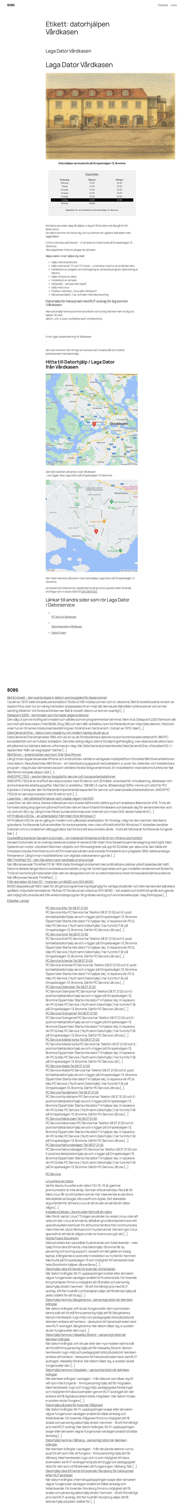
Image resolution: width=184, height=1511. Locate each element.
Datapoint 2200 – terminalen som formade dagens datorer (48, 715)
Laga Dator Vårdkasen (68, 51)
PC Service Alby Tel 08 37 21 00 (67, 908)
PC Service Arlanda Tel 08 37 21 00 (69, 961)
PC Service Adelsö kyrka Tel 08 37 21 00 (72, 1039)
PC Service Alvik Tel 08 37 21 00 (67, 934)
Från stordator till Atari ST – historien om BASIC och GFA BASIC (50, 882)
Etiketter (163, 5)
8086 (11, 5)
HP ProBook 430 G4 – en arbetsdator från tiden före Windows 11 (51, 816)
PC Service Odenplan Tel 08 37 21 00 (71, 987)
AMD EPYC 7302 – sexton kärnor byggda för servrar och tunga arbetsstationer (61, 776)
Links (174, 5)
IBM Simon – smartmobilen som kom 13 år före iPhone (44, 754)
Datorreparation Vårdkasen (66, 626)
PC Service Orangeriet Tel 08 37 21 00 (71, 1013)
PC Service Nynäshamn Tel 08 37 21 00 (72, 1092)
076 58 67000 (89, 591)
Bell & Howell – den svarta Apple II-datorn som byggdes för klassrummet (57, 697)
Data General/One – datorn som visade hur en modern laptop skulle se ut (58, 733)
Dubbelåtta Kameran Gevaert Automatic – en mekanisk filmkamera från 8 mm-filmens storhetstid (74, 838)
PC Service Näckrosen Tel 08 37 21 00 (71, 1119)
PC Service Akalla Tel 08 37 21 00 (68, 1066)
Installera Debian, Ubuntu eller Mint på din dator (79, 1212)
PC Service (53, 1174)
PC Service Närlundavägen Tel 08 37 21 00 (74, 1145)
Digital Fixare (58, 632)
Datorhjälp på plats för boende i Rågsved (74, 1405)
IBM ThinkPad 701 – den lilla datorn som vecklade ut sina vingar (50, 860)
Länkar (24, 901)
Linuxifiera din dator (60, 1181)
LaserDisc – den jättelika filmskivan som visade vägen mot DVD (50, 798)
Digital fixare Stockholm (62, 1238)
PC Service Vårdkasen (63, 616)
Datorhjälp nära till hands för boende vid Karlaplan (80, 1269)
